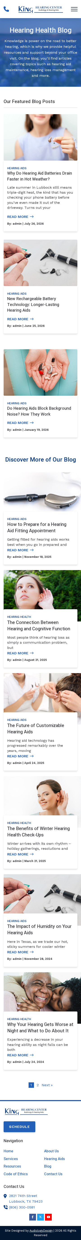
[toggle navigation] (74, 9)
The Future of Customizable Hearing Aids (35, 728)
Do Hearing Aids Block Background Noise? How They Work (39, 411)
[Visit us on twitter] (40, 1217)
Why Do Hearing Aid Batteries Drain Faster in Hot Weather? (39, 176)
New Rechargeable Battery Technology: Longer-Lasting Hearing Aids (33, 304)
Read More (17, 216)
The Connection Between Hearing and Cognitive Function (38, 625)
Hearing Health (19, 617)
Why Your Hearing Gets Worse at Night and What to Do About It (40, 1027)
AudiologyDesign (41, 1230)
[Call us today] (6, 9)
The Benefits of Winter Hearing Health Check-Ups (38, 831)
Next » (47, 1085)
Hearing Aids (17, 168)
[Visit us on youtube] (48, 1217)
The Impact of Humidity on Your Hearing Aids (39, 929)
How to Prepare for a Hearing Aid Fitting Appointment (36, 527)
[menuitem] (20, 1151)
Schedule (19, 1126)
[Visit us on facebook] (32, 1217)
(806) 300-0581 (22, 1207)
